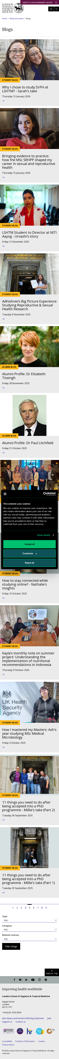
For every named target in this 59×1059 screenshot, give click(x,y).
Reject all (29, 563)
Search (56, 9)
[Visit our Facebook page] (14, 979)
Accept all (30, 544)
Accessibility (7, 1041)
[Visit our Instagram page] (39, 979)
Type (4, 916)
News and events (16, 18)
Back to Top (52, 973)
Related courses (10, 935)
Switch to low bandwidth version (37, 2)
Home (4, 18)
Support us (7, 1021)
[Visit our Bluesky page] (20, 979)
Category (7, 925)
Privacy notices (8, 1045)
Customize (27, 553)
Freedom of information (25, 1041)
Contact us (21, 1021)
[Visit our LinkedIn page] (26, 979)
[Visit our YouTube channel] (32, 979)
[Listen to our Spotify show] (46, 979)
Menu (51, 9)
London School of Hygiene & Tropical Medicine (13, 9)
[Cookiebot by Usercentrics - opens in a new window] (43, 494)
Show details (43, 535)
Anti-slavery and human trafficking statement (23, 1018)
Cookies (41, 1041)
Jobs (49, 1018)
